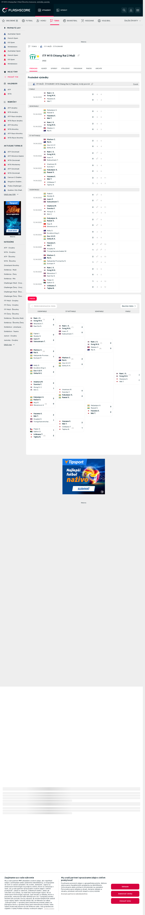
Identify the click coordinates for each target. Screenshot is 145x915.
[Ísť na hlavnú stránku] (18, 10)
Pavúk (89, 68)
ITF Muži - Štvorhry (53, 46)
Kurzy (44, 68)
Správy (54, 68)
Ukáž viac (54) (10, 194)
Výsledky (65, 68)
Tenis (34, 46)
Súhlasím (125, 887)
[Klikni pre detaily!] (83, 97)
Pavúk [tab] (32, 299)
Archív (99, 68)
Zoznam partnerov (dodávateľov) (74, 894)
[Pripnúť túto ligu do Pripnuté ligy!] (78, 55)
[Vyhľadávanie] (124, 10)
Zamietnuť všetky (125, 894)
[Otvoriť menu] (138, 10)
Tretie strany (49, 908)
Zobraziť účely (125, 901)
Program (78, 68)
